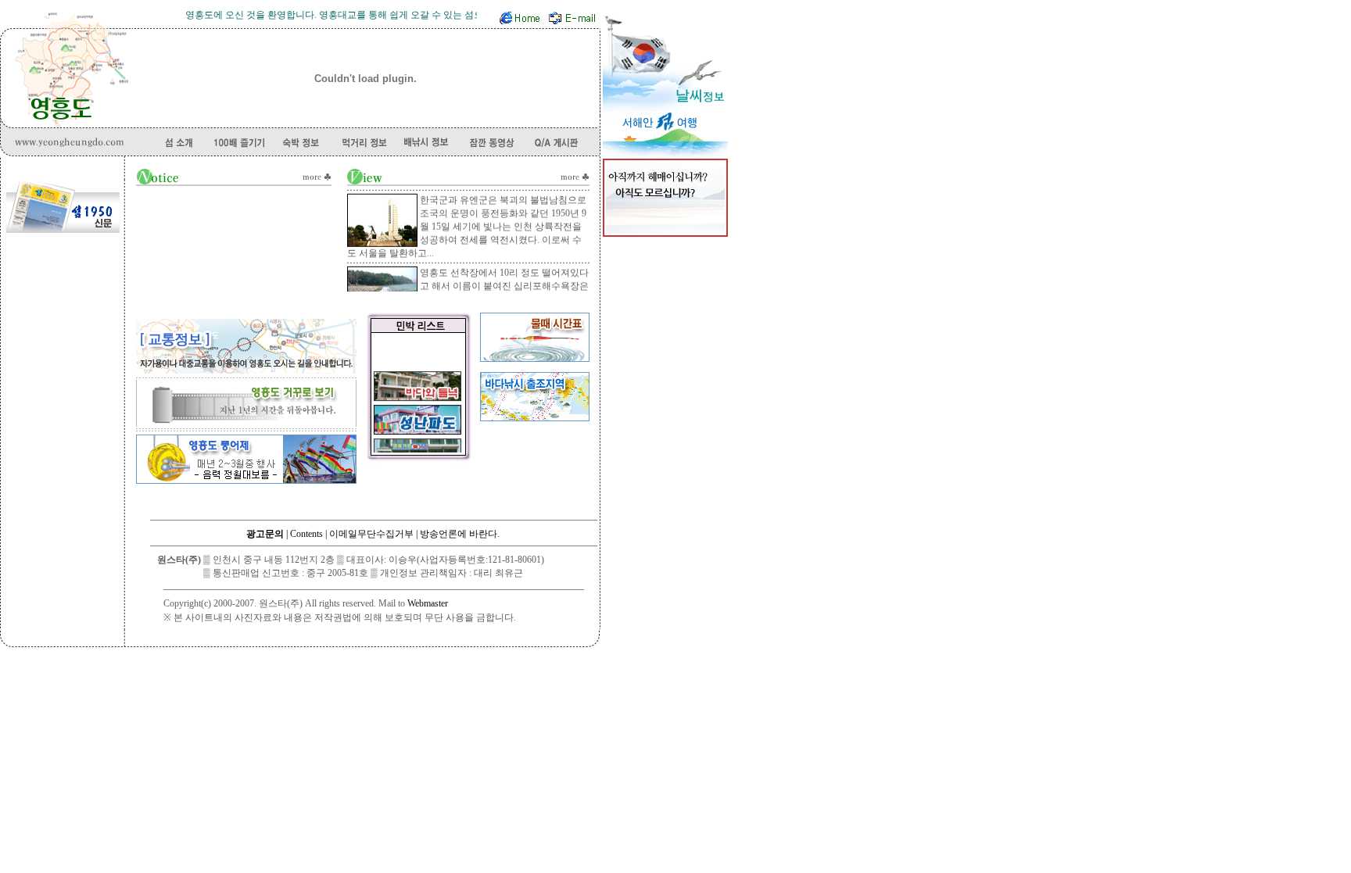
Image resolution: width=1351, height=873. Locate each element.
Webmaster (427, 603)
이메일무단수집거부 (371, 533)
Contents (306, 533)
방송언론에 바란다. (460, 533)
